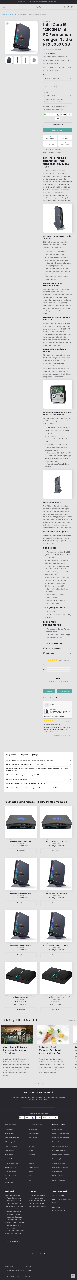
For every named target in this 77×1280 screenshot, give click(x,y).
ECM (30, 1176)
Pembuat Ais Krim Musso (60, 1167)
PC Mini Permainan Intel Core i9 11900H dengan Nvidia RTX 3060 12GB (20, 840)
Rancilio (31, 1142)
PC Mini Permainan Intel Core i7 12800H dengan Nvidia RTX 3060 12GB (56, 840)
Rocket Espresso (33, 1133)
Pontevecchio (32, 1137)
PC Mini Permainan (58, 1180)
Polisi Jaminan (9, 1150)
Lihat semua (72, 1020)
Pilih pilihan (21, 851)
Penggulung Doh (57, 1159)
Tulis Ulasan (66, 691)
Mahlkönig (31, 1154)
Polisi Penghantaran (11, 1142)
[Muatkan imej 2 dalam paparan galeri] (17, 60)
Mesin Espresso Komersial (60, 1133)
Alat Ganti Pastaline (58, 1163)
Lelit (29, 1180)
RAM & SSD (46, 74)
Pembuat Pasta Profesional (61, 1154)
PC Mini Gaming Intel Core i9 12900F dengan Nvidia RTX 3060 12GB (20, 996)
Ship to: (46, 92)
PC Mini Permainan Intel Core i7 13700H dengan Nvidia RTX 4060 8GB (20, 892)
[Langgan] (53, 1105)
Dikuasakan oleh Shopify (23, 1276)
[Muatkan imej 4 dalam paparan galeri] (34, 60)
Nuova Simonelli (33, 1167)
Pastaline (31, 1163)
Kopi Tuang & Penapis (59, 1150)
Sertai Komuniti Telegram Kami (13, 1177)
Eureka (30, 1159)
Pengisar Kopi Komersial (60, 1146)
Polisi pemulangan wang (12, 1137)
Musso (30, 1150)
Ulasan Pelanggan (11, 1167)
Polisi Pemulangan (11, 1146)
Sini (57, 1199)
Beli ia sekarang (57, 130)
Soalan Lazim (9, 1182)
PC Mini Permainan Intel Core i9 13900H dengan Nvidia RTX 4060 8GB (56, 892)
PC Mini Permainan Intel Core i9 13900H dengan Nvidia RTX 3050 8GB (21, 944)
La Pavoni (31, 1146)
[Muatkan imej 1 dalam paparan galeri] (9, 60)
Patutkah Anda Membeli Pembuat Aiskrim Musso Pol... (50, 1050)
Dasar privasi (9, 1154)
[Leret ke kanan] (43, 1084)
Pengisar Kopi (56, 1142)
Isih (51, 698)
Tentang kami (9, 1129)
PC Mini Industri (57, 1176)
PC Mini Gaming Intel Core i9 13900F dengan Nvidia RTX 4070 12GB (56, 996)
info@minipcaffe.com (59, 1210)
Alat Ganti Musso (57, 1171)
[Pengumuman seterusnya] (73, 2)
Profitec (30, 1171)
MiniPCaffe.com (13, 1276)
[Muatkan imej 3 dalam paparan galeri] (25, 60)
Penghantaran (47, 56)
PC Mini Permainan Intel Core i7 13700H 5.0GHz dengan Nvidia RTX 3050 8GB (56, 944)
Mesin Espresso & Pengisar (61, 1137)
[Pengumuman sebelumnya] (4, 2)
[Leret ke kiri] (34, 1084)
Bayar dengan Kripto (11, 1163)
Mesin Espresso (57, 1129)
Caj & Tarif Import (10, 1171)
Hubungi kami (9, 1133)
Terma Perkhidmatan (11, 1159)
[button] (4, 7)
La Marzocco (32, 1129)
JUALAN (11, 14)
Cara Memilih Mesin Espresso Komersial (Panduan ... (15, 1050)
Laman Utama (5, 14)
